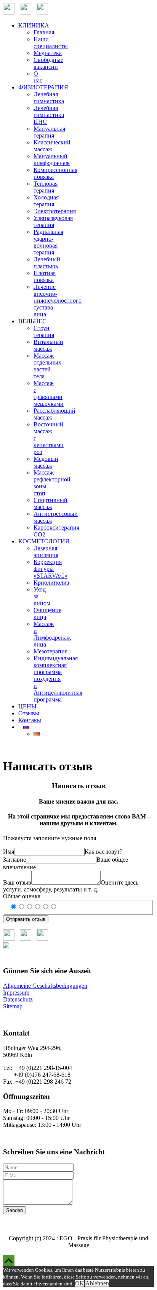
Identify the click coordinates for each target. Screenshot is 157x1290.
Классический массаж (52, 145)
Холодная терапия (46, 200)
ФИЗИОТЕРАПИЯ (43, 87)
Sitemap (12, 1006)
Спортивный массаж (50, 503)
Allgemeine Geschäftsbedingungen (45, 985)
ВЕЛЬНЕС (32, 321)
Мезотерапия (50, 651)
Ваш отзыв (17, 882)
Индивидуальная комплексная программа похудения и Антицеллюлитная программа (58, 679)
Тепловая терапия (46, 187)
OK (79, 1283)
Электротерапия (55, 211)
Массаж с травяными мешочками (49, 393)
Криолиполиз (51, 582)
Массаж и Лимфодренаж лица (52, 634)
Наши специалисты (51, 42)
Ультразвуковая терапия (53, 221)
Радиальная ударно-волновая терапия (48, 242)
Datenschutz (18, 999)
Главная (44, 32)
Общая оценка (21, 896)
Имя (8, 851)
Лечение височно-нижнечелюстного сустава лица (58, 301)
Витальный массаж (48, 345)
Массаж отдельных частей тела (47, 365)
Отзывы (28, 713)
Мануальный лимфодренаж (52, 159)
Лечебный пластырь (47, 262)
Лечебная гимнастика (49, 97)
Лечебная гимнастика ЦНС (49, 115)
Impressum (16, 992)
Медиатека (48, 53)
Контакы (29, 720)
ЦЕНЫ (27, 706)
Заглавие (14, 859)
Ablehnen (97, 1283)
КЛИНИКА (33, 25)
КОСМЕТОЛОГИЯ (43, 541)
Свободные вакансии (48, 63)
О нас (38, 77)
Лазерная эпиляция (46, 551)
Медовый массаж (46, 462)
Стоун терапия (44, 331)
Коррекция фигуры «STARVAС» (50, 569)
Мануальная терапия (49, 132)
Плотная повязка (45, 276)
